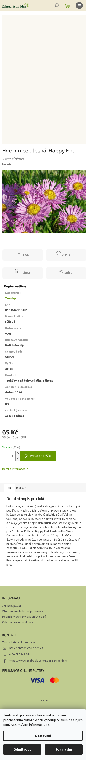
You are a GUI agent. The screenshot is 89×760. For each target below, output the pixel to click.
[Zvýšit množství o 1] (17, 453)
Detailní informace (13, 469)
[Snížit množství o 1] (17, 458)
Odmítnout (22, 749)
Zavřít (9, 247)
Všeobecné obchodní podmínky (22, 611)
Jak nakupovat (11, 606)
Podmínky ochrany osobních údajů (24, 617)
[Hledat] (56, 5)
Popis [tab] (9, 488)
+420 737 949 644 (19, 654)
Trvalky (10, 298)
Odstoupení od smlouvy (17, 622)
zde (46, 724)
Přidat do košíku (41, 455)
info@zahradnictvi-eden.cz (26, 648)
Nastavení (43, 735)
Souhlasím (63, 749)
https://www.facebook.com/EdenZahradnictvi (38, 661)
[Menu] (79, 5)
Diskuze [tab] (21, 488)
